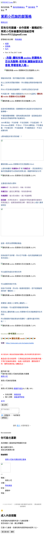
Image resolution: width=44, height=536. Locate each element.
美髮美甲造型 (19, 397)
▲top (3, 401)
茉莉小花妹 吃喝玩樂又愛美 (15, 459)
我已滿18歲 (5, 532)
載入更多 (4, 405)
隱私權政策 (37, 504)
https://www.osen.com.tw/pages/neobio (20, 343)
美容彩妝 (17, 394)
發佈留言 (4, 418)
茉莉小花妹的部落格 (16, 16)
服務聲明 (23, 506)
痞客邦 (16, 388)
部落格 (7, 46)
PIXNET (9, 504)
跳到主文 (4, 22)
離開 (12, 532)
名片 (7, 49)
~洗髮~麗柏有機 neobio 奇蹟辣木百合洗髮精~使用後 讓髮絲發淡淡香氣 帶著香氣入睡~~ (24, 61)
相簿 (7, 44)
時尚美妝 (18, 39)
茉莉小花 (4, 376)
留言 (21, 388)
